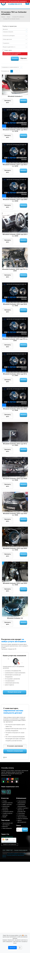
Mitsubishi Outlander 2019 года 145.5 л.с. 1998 (15, 584)
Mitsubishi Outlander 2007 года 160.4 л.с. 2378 (15, 165)
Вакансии (5, 826)
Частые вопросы (22, 817)
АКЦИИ (4, 817)
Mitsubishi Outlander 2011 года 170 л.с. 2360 (15, 339)
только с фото (8, 50)
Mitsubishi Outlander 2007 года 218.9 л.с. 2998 (15, 200)
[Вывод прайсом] (18, 71)
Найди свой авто (7, 804)
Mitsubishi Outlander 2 (15, 96)
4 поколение (21, 813)
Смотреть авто (7, 101)
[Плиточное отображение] (11, 71)
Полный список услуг (14, 692)
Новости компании (22, 818)
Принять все (12, 947)
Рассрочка (5, 810)
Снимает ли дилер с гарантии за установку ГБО (22, 809)
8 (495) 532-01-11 (15, 4)
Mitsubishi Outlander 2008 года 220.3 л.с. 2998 (15, 235)
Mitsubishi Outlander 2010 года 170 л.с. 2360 (15, 270)
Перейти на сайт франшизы (9, 844)
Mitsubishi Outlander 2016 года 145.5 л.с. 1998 (15, 549)
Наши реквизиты (7, 828)
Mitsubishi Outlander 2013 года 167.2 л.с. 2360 (15, 444)
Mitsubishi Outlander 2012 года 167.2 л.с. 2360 (15, 374)
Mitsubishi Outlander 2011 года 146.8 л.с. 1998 (15, 305)
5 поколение (21, 815)
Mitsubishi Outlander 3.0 (15, 618)
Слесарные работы (7, 811)
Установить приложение (15, 746)
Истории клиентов (7, 802)
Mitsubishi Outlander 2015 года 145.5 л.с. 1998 (15, 514)
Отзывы (4, 801)
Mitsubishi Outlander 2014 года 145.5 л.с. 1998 (15, 479)
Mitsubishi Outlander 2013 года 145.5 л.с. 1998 (15, 409)
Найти (25, 829)
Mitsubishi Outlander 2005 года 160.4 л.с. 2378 (15, 130)
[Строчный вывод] (15, 71)
